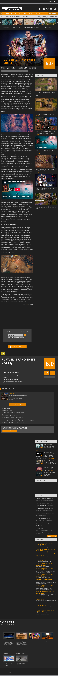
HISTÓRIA (7, 16)
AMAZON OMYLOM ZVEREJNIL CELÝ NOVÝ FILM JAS (6, 27)
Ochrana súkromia (6, 671)
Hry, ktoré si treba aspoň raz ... (43, 508)
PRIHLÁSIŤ (9, 431)
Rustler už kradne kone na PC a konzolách (11, 417)
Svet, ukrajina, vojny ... (41, 532)
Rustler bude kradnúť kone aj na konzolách (11, 422)
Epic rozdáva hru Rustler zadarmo (9, 414)
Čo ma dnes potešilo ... (41, 518)
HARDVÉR (30, 13)
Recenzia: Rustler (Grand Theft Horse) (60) (11, 412)
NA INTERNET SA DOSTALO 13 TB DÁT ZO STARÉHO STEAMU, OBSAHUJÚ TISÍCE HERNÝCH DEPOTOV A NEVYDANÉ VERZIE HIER (46, 455)
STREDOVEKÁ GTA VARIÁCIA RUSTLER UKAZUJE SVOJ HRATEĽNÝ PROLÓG (45, 113)
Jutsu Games (19, 398)
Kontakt (16, 671)
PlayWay (13, 398)
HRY (24, 13)
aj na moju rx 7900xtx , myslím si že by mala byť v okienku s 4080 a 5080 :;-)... (46, 583)
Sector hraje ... (39, 515)
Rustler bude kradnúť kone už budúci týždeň (11, 419)
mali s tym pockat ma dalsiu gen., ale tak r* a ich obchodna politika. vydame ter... (46, 613)
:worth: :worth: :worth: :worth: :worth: (43, 561)
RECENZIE (13, 13)
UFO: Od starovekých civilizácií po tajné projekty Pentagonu (21, 665)
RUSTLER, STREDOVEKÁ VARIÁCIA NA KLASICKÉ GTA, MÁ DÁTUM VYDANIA (45, 132)
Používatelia (52, 370)
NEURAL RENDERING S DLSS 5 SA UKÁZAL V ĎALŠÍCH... (44, 543)
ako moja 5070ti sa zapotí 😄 (42, 552)
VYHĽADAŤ (36, 16)
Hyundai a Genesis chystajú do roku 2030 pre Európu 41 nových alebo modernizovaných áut (9, 642)
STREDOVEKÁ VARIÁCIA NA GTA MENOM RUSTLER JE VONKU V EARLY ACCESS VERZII (46, 94)
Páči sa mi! (17, 346)
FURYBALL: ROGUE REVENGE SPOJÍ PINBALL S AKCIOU (50, 469)
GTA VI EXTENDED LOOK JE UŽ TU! (17, 26)
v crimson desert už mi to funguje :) (43, 577)
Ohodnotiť (50, 376)
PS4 (17, 70)
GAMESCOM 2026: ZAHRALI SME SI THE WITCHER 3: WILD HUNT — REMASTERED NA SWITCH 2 (46, 447)
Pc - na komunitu (40, 512)
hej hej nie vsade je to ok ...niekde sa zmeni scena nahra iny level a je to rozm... (45, 572)
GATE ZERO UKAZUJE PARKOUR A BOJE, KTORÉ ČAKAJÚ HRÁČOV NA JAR (46, 463)
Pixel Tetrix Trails (32, 641)
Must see (38, 528)
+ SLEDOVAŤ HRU (17, 404)
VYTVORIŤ (50, 536)
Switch (12, 70)
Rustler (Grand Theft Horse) (8, 415)
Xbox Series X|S (25, 70)
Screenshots (39, 522)
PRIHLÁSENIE (52, 1)
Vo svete (46, 370)
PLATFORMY (52, 13)
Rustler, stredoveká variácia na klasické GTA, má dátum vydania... (16, 420)
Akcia (12, 399)
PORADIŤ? (52, 16)
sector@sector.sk (37, 673)
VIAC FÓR (54, 536)
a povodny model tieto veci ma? (43, 566)
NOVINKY (6, 13)
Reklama (12, 671)
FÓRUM (37, 13)
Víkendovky (44, 641)
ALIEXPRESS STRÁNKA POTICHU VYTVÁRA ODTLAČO (28, 27)
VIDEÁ (20, 13)
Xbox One (20, 70)
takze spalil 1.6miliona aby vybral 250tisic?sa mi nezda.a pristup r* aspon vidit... (46, 595)
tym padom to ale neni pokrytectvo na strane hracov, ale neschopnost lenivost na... (45, 589)
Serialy (37, 525)
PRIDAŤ (44, 16)
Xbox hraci (38, 502)
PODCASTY (12, 16)
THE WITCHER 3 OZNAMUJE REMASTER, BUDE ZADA (49, 27)
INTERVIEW (18, 16)
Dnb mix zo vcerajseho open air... (44, 498)
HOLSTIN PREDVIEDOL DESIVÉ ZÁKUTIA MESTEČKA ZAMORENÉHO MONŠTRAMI (45, 475)
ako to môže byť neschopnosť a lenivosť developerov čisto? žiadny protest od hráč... (45, 546)
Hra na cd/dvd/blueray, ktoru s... (44, 505)
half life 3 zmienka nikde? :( (42, 556)
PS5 (15, 70)
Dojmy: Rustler (5, 410)
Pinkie (27, 304)
